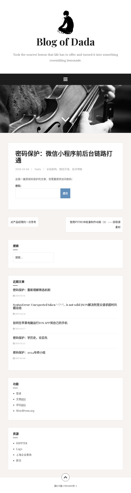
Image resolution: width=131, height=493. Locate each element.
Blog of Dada (65, 41)
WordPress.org (25, 410)
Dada (38, 169)
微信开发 (64, 169)
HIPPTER (21, 443)
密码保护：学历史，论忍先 (30, 338)
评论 (21, 405)
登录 (18, 393)
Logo (19, 449)
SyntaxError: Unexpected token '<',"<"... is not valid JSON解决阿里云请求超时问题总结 (65, 306)
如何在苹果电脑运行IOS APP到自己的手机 (40, 323)
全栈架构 (51, 169)
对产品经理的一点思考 (23, 222)
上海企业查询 (23, 455)
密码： (19, 186)
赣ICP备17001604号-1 (65, 485)
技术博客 (77, 169)
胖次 (18, 460)
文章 (21, 399)
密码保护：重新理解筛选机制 (31, 290)
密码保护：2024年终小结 (29, 352)
